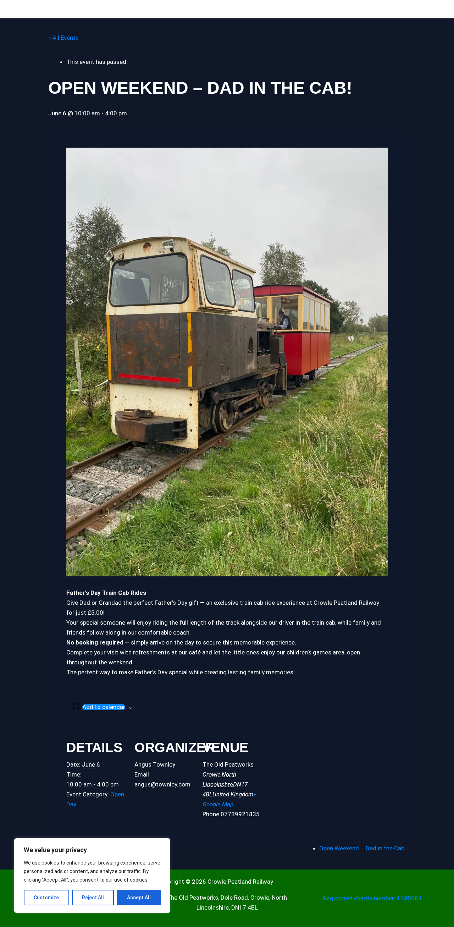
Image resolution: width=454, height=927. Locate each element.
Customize (46, 897)
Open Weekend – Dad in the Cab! (362, 848)
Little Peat (180, 9)
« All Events (63, 37)
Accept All (139, 897)
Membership (254, 9)
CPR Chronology (143, 9)
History (45, 9)
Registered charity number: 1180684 (372, 898)
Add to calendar (103, 707)
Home (22, 9)
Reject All (93, 897)
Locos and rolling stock (86, 9)
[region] (92, 875)
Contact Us (324, 9)
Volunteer (293, 9)
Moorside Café (216, 9)
